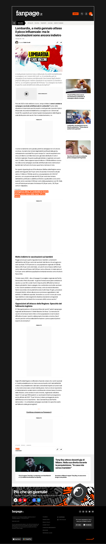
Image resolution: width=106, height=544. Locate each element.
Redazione (45, 530)
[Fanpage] (18, 511)
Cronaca (23, 445)
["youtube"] (25, 500)
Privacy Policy (46, 522)
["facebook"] (34, 500)
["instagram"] (20, 500)
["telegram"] (39, 500)
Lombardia (28, 445)
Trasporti (43, 23)
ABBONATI (76, 13)
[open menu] (14, 23)
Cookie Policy (46, 525)
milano (20, 23)
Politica (37, 23)
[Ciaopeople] (90, 539)
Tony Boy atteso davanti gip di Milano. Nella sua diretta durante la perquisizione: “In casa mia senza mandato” (71, 463)
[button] (61, 42)
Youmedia (45, 517)
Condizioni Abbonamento (49, 527)
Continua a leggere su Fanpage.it (38, 412)
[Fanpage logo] (27, 13)
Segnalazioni (46, 519)
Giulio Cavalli (27, 42)
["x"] (29, 500)
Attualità (30, 23)
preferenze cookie (47, 533)
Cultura (50, 23)
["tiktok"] (15, 500)
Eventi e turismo (58, 23)
